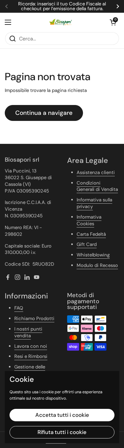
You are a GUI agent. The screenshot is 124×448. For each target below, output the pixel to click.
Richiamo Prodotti (34, 318)
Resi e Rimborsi (30, 356)
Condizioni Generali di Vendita (97, 186)
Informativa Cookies (89, 220)
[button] (113, 22)
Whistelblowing (93, 255)
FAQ (18, 308)
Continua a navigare (43, 113)
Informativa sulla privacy (94, 203)
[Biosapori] (60, 22)
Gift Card (87, 244)
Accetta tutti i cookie (62, 414)
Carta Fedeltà (91, 234)
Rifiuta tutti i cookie (62, 432)
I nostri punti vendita (28, 332)
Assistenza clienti (96, 172)
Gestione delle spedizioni (29, 370)
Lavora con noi (30, 346)
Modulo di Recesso (97, 265)
